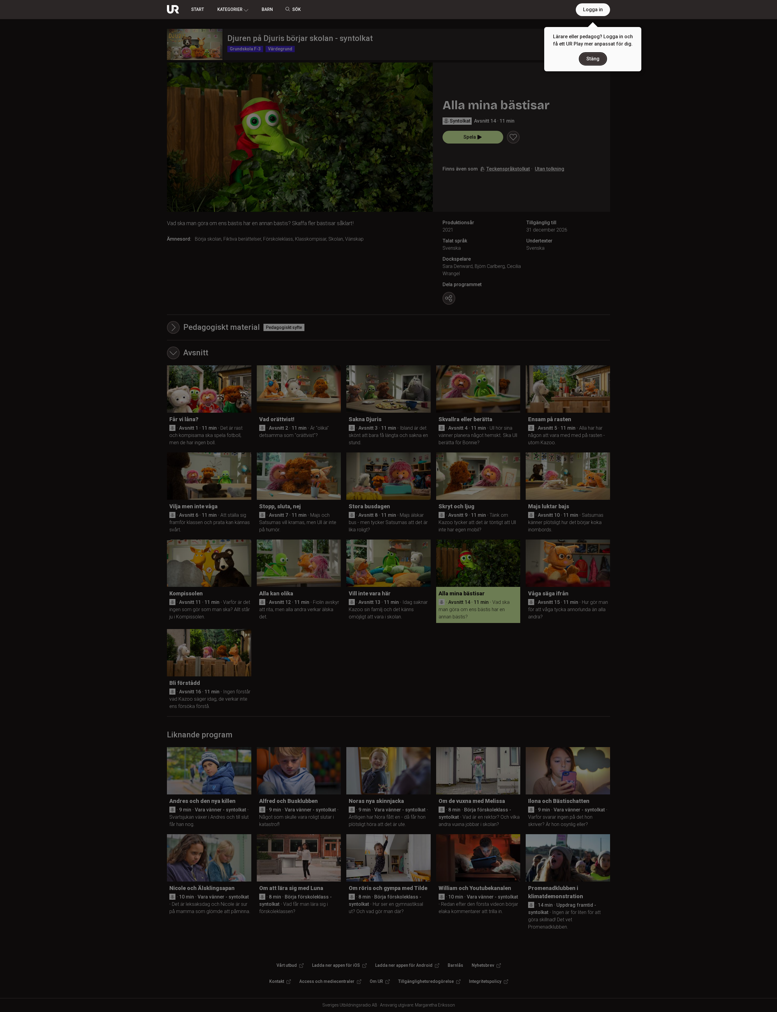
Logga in (593, 9)
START (197, 9)
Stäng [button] (592, 59)
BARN (267, 9)
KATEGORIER (230, 9)
